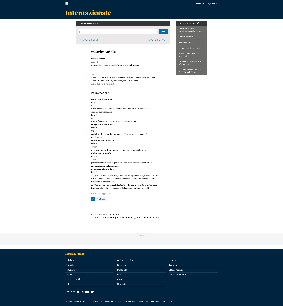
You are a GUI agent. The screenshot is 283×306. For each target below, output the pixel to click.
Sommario (70, 270)
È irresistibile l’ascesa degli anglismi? (190, 55)
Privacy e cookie (73, 279)
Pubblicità (122, 270)
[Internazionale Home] (75, 253)
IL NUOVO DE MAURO (89, 23)
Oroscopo (121, 265)
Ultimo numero (176, 270)
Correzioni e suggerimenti (101, 194)
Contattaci (70, 265)
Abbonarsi (200, 3)
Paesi (119, 275)
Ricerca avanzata (186, 37)
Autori (120, 279)
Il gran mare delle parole (189, 48)
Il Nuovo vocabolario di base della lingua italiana (191, 71)
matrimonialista (156, 40)
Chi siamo (70, 260)
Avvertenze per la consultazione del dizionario (191, 30)
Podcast (172, 260)
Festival (69, 275)
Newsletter (122, 284)
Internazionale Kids (178, 275)
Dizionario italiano (126, 260)
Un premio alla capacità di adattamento (190, 63)
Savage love (174, 265)
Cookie (170, 301)
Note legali (162, 301)
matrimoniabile (90, 40)
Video (68, 284)
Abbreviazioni (185, 42)
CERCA (163, 31)
